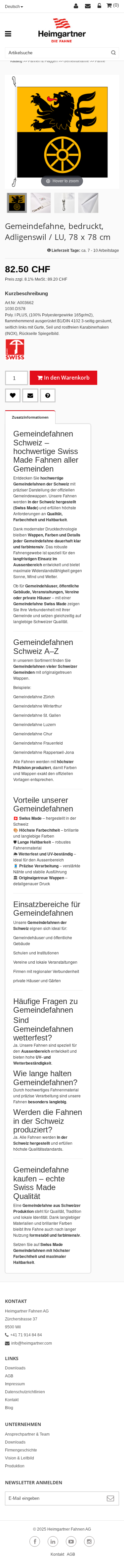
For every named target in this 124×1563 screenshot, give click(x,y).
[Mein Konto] (77, 6)
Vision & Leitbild (19, 1458)
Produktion (14, 1466)
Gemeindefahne (76, 61)
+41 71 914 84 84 (26, 1335)
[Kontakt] (88, 6)
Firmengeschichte (21, 1450)
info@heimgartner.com (31, 1343)
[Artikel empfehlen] (30, 395)
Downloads (15, 1368)
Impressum (15, 1384)
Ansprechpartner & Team (27, 1434)
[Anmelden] (99, 6)
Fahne (100, 61)
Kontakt (12, 1400)
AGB (9, 1376)
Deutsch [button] (12, 6)
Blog (9, 1407)
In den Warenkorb (67, 377)
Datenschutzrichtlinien (25, 1392)
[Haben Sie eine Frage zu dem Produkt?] (48, 395)
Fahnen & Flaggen (43, 61)
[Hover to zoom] (62, 131)
